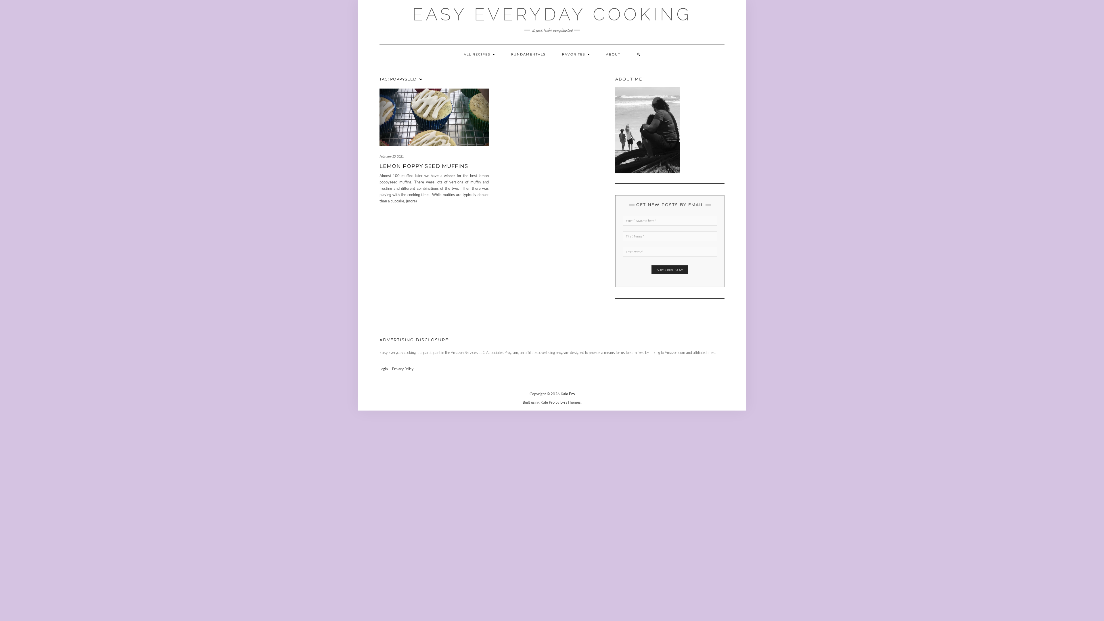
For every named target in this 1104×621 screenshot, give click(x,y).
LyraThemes (570, 402)
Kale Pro (568, 394)
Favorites (574, 54)
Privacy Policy (402, 369)
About (613, 54)
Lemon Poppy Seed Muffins (423, 166)
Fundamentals (528, 54)
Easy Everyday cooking (552, 14)
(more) (411, 201)
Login (383, 369)
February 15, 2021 (391, 156)
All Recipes (478, 54)
